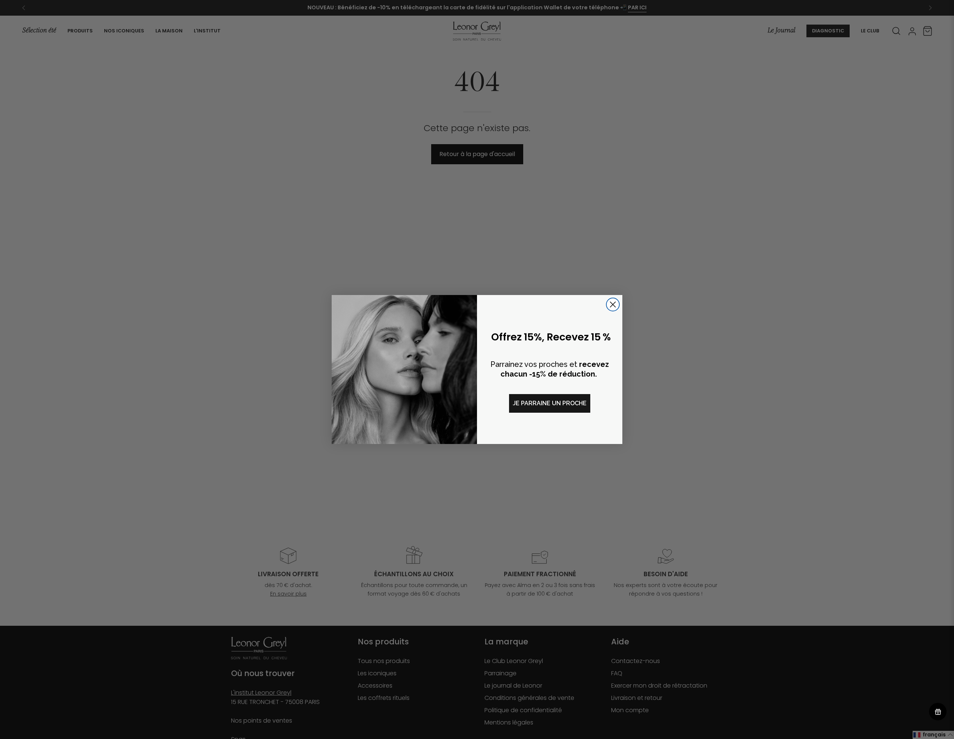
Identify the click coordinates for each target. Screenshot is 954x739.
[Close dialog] (612, 304)
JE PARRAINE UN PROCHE (550, 403)
